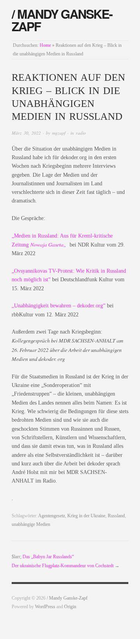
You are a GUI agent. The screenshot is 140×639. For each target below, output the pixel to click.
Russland (116, 515)
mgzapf (58, 133)
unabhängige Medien (31, 524)
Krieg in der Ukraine (86, 515)
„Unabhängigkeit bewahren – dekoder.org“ (58, 306)
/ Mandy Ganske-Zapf (62, 20)
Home (45, 45)
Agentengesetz (51, 515)
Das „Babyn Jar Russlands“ (48, 556)
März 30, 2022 (26, 133)
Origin (70, 606)
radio (81, 133)
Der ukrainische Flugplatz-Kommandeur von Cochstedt (63, 565)
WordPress (45, 606)
